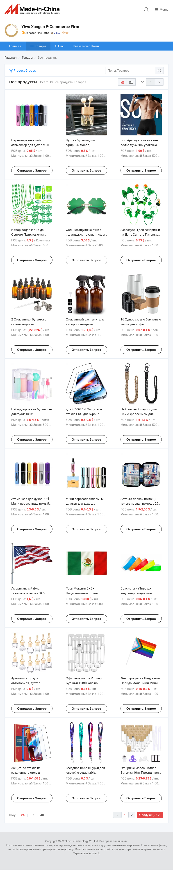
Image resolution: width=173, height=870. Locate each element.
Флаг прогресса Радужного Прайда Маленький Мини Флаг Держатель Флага (140, 683)
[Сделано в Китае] (33, 9)
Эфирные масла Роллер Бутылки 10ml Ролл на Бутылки (84, 683)
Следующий (148, 815)
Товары (40, 46)
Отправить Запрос (32, 170)
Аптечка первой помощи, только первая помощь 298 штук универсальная (140, 503)
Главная (15, 46)
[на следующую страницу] (159, 82)
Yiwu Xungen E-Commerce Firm (50, 26)
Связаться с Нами (86, 46)
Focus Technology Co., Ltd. (82, 841)
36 (32, 815)
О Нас (59, 46)
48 (42, 815)
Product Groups (24, 70)
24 (23, 815)
